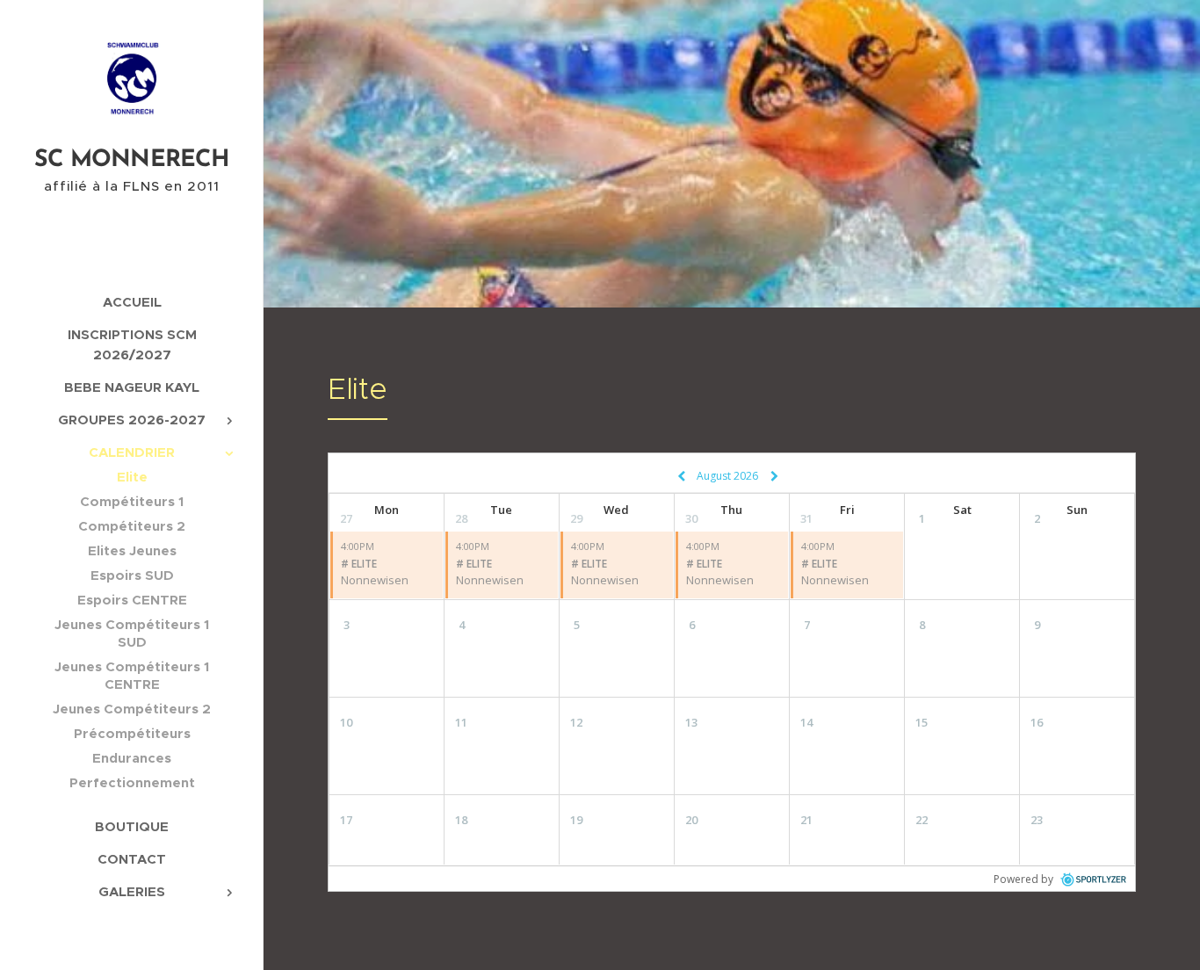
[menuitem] (131, 302)
